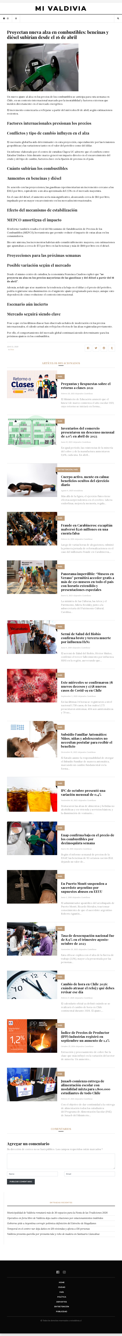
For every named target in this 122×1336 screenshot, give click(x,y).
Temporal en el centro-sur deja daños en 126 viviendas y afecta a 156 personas (48, 1228)
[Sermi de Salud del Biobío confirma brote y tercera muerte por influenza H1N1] (32, 637)
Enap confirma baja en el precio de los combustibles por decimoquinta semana (87, 839)
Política (61, 1297)
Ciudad (61, 1287)
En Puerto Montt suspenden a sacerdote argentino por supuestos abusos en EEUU (84, 887)
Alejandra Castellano (84, 393)
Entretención (65, 469)
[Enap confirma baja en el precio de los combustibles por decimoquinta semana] (32, 838)
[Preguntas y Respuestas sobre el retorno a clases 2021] (32, 383)
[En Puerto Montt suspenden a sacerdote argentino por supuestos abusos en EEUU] (32, 886)
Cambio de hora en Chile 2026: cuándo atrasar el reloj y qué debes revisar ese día (87, 988)
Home (61, 1282)
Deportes (61, 1302)
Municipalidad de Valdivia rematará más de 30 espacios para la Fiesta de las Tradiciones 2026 (57, 1212)
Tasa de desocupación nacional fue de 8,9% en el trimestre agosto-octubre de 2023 (87, 939)
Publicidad (61, 1311)
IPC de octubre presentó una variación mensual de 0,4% (83, 792)
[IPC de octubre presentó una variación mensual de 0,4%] (32, 794)
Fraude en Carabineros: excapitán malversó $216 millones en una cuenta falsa (86, 529)
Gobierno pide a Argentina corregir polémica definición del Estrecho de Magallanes (51, 1223)
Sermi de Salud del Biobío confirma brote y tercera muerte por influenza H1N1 (86, 638)
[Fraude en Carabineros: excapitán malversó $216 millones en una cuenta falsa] (32, 528)
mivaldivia (78, 490)
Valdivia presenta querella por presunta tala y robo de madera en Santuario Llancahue (53, 1233)
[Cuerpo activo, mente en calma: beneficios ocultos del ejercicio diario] (32, 479)
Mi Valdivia (61, 8)
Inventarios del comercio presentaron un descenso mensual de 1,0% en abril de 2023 (87, 432)
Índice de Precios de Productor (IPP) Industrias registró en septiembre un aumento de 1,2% (85, 1036)
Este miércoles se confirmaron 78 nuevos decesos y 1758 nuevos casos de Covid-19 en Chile (87, 686)
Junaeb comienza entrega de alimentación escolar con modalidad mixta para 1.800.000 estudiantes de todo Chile (85, 1087)
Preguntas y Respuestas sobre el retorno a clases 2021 (86, 386)
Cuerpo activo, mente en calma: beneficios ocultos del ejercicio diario (85, 481)
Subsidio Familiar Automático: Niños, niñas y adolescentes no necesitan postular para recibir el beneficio (86, 740)
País (12, 349)
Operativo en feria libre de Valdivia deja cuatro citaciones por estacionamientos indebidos (55, 1218)
